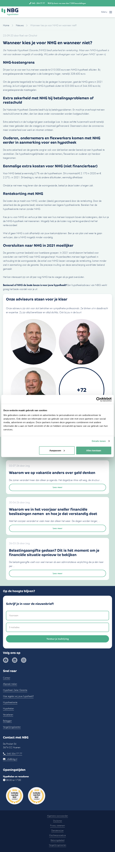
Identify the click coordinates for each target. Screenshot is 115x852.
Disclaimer (57, 820)
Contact (6, 677)
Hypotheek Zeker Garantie (15, 690)
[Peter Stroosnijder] (81, 363)
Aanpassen (55, 450)
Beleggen (7, 720)
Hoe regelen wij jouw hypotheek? (18, 696)
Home (6, 25)
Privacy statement (57, 825)
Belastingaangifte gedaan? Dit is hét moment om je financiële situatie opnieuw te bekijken (54, 552)
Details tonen (99, 441)
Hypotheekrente (10, 702)
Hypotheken (8, 708)
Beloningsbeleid (57, 840)
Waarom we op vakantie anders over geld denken (52, 472)
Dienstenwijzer (57, 830)
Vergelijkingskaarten (12, 726)
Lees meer (57, 487)
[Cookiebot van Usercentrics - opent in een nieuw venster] (98, 399)
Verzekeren (8, 714)
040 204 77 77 (14, 753)
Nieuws (20, 25)
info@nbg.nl (11, 759)
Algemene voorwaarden (57, 815)
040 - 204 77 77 (38, 3)
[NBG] (9, 12)
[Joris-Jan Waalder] (33, 363)
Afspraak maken (10, 683)
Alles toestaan (93, 450)
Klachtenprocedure (57, 835)
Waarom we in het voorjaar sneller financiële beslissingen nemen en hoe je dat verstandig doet (53, 511)
